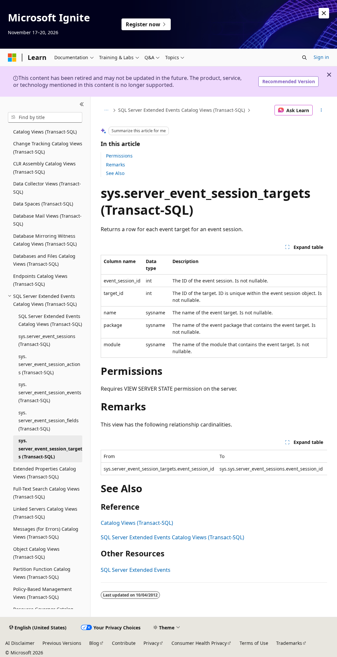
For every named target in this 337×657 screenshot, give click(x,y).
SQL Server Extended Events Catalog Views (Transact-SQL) (181, 110)
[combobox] (45, 117)
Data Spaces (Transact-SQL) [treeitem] (43, 204)
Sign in (321, 57)
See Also (115, 173)
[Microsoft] (12, 57)
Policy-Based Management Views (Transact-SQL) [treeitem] (42, 593)
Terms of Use (254, 643)
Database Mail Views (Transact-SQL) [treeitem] (47, 220)
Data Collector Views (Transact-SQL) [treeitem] (47, 188)
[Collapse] (82, 104)
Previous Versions (61, 643)
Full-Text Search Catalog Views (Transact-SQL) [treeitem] (46, 493)
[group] (214, 462)
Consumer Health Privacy (199, 643)
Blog (94, 643)
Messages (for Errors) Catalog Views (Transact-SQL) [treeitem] (45, 533)
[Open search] (304, 57)
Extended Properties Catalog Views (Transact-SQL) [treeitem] (44, 473)
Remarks (115, 164)
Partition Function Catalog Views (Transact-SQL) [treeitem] (41, 573)
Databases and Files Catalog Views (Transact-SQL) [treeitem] (44, 260)
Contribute (124, 643)
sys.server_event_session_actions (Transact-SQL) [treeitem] (49, 364)
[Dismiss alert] (324, 13)
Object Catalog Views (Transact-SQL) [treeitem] (36, 553)
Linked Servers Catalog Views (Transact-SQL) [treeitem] (45, 513)
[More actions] (321, 110)
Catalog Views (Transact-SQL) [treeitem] (45, 132)
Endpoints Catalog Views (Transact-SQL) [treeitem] (40, 280)
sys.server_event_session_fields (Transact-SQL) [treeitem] (48, 420)
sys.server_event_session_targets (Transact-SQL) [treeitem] (50, 448)
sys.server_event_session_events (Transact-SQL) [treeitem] (49, 392)
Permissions (119, 156)
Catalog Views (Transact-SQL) (137, 522)
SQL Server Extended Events (135, 569)
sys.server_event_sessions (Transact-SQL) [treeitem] (46, 340)
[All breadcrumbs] (106, 110)
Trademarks (289, 643)
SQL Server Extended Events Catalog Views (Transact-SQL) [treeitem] (50, 320)
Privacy (151, 643)
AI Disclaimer (20, 643)
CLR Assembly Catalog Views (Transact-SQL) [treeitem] (44, 167)
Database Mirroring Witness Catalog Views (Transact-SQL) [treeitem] (45, 240)
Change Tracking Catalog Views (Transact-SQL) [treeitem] (47, 147)
